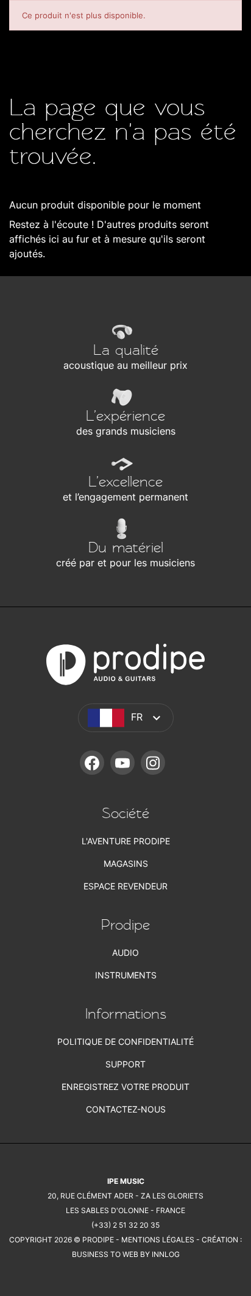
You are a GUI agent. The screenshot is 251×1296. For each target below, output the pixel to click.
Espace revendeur (125, 886)
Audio (125, 952)
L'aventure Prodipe (126, 841)
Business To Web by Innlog (126, 1254)
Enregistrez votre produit (125, 1086)
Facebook (92, 762)
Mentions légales (157, 1239)
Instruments (126, 975)
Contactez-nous (126, 1109)
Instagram (153, 762)
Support (125, 1064)
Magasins (126, 863)
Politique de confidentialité (125, 1041)
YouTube (122, 762)
